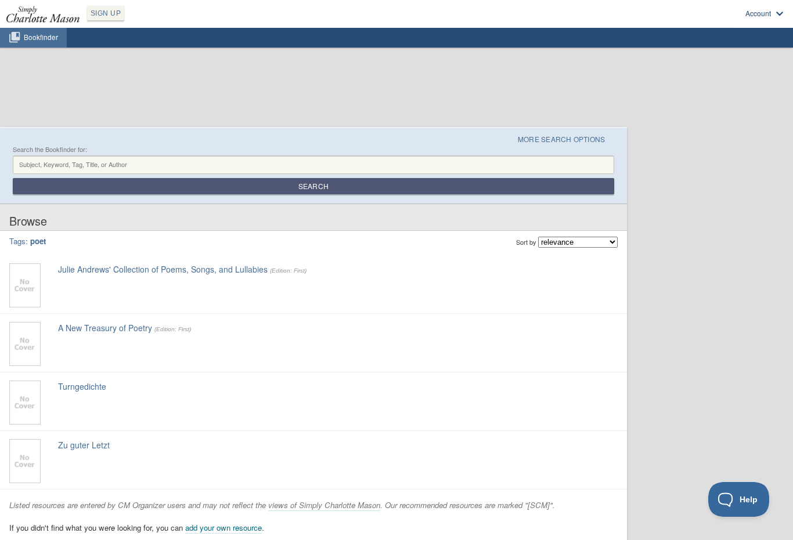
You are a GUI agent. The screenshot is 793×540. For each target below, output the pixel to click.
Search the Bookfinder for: (50, 149)
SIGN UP (106, 13)
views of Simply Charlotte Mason (324, 504)
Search (313, 186)
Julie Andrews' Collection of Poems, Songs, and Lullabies (163, 269)
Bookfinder (41, 37)
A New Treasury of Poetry (105, 328)
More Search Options (561, 139)
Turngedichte (82, 386)
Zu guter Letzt (84, 445)
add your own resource (223, 527)
